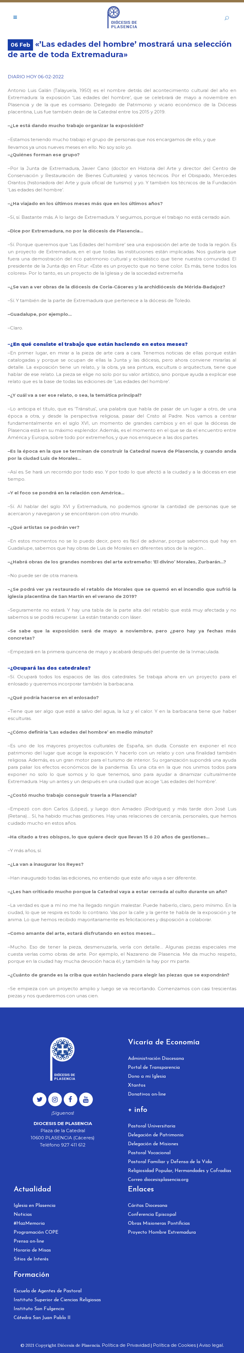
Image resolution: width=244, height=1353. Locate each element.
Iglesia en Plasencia (34, 1205)
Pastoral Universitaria (151, 1126)
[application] (122, 143)
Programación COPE (36, 1232)
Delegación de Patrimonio (156, 1135)
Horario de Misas (32, 1250)
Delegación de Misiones (153, 1144)
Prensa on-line (29, 1241)
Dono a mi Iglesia (147, 1076)
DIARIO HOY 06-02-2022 (36, 76)
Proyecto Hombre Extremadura (162, 1232)
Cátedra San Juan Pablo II (42, 1317)
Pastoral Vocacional (149, 1153)
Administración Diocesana (156, 1058)
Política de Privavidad (126, 1345)
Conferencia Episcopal (152, 1214)
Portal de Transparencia (154, 1067)
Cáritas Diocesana (147, 1205)
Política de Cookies (174, 1345)
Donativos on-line (147, 1094)
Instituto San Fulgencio (39, 1309)
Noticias (23, 1214)
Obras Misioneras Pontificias (159, 1223)
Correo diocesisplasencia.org (158, 1179)
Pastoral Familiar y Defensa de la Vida (170, 1162)
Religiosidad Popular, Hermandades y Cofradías (179, 1170)
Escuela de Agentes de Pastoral (48, 1291)
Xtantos (137, 1085)
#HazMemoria (29, 1223)
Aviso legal (211, 1345)
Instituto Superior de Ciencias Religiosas (57, 1300)
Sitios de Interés (31, 1259)
